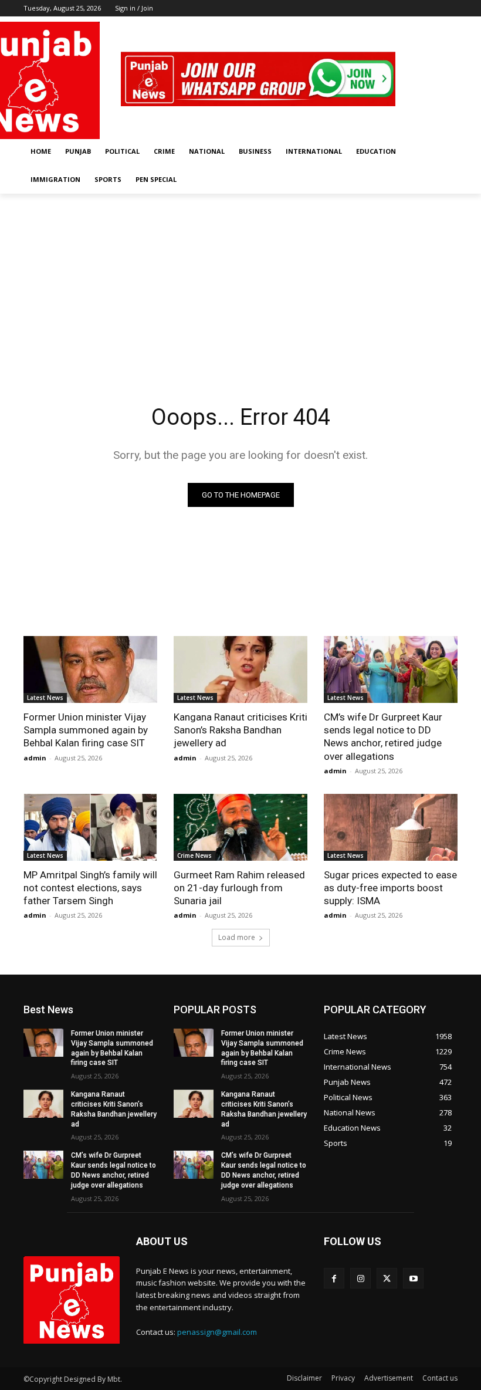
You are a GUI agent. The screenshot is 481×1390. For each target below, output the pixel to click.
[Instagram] (418, 25)
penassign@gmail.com (217, 1332)
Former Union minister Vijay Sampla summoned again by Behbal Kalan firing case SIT (85, 730)
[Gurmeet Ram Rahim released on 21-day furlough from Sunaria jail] (240, 827)
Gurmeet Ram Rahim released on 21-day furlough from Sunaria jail (239, 888)
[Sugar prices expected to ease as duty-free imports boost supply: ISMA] (391, 827)
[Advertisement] (240, 281)
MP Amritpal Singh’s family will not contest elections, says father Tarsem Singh (90, 888)
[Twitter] (434, 25)
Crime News (194, 855)
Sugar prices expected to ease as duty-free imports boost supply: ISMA (390, 888)
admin (34, 757)
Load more (236, 937)
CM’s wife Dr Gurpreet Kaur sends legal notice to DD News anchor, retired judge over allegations (383, 736)
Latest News (45, 698)
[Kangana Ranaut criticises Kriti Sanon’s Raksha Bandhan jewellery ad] (240, 669)
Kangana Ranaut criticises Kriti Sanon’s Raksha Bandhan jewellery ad (240, 730)
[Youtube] (451, 25)
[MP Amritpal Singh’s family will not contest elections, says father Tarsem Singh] (90, 827)
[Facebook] (402, 25)
